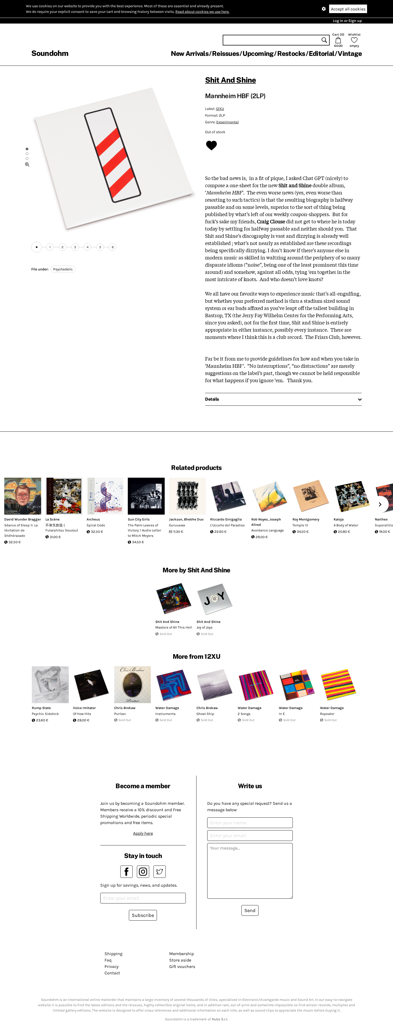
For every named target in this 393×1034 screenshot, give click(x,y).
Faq (108, 960)
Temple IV (300, 525)
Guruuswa (177, 525)
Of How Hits (82, 714)
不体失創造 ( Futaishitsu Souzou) (61, 528)
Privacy (111, 966)
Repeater (327, 714)
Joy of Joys (204, 627)
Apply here (143, 833)
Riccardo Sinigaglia (226, 519)
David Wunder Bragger (22, 519)
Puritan (120, 714)
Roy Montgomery (305, 519)
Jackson (175, 519)
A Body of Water (346, 525)
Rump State (41, 708)
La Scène (52, 519)
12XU (220, 108)
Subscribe (143, 915)
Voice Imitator (84, 708)
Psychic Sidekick (45, 714)
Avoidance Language (267, 530)
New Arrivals (190, 53)
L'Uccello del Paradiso (227, 525)
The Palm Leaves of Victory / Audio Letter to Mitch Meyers (144, 530)
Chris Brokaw (125, 708)
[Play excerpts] (36, 247)
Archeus (93, 519)
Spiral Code (96, 525)
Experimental (227, 122)
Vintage (350, 53)
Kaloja (339, 519)
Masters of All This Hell (173, 627)
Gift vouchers (182, 966)
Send (250, 910)
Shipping (113, 953)
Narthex (381, 519)
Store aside (180, 960)
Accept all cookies (348, 9)
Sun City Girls (139, 519)
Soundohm (49, 53)
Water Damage (167, 708)
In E (282, 714)
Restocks (291, 53)
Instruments (165, 714)
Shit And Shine (230, 79)
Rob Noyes (259, 519)
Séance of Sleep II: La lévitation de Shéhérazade (21, 530)
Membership (181, 953)
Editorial (321, 53)
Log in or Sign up (347, 20)
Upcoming (257, 53)
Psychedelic (63, 269)
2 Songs (244, 714)
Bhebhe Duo (193, 519)
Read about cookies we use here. (202, 11)
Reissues (225, 53)
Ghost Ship (205, 714)
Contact (112, 972)
